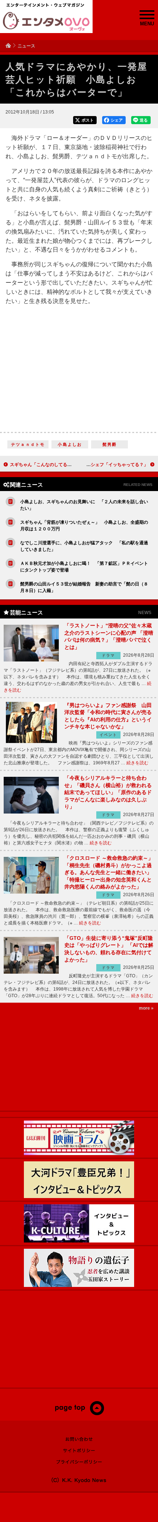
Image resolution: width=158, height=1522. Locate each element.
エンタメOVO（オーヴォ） (46, 21)
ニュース (26, 45)
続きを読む (137, 762)
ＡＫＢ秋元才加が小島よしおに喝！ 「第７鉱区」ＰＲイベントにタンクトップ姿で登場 (84, 567)
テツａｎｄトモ (28, 444)
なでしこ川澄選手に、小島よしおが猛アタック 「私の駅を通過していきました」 (84, 546)
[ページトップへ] (79, 1413)
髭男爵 (110, 444)
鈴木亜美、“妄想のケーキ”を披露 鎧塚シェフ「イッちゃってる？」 (79, 464)
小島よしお (70, 444)
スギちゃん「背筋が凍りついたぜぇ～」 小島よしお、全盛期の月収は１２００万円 (84, 525)
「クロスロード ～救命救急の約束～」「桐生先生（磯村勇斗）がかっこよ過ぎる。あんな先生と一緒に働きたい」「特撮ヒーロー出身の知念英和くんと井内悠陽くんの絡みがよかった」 (108, 872)
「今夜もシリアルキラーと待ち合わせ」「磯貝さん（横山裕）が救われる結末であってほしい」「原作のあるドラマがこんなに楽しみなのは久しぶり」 (108, 792)
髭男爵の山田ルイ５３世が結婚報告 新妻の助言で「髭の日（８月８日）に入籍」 (84, 587)
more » (146, 1008)
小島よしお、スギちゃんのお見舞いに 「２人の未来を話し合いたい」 (84, 505)
